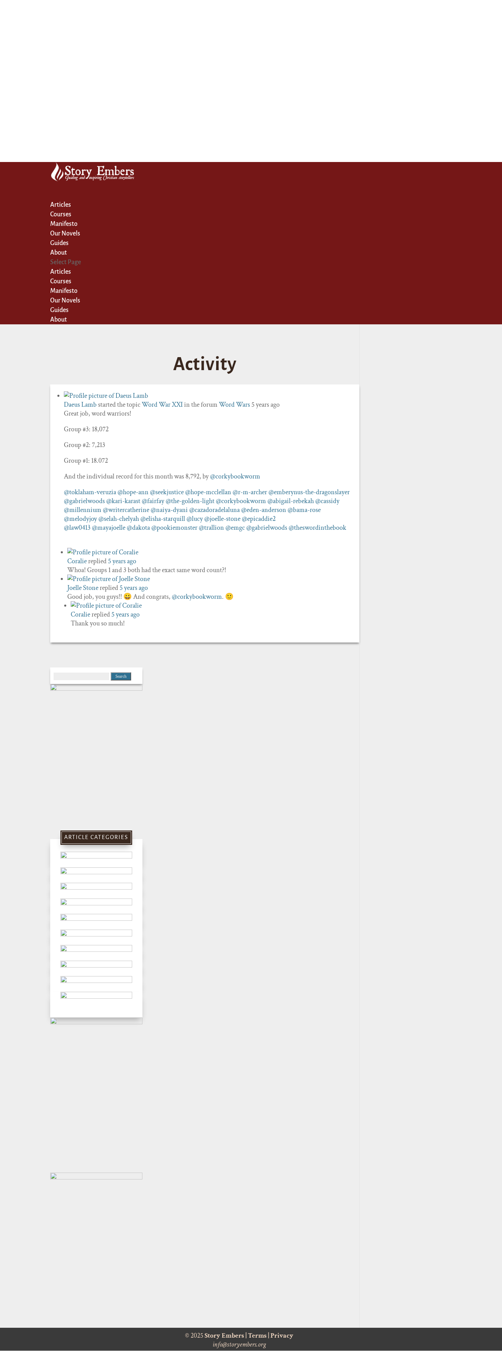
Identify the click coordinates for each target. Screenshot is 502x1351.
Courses (60, 281)
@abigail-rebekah (290, 501)
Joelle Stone (82, 587)
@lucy (194, 518)
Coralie (77, 561)
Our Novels (65, 300)
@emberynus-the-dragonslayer (309, 492)
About (58, 319)
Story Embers (224, 1335)
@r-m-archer (250, 492)
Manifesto (64, 290)
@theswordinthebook (317, 527)
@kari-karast (123, 501)
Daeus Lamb (80, 404)
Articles (60, 271)
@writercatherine (126, 509)
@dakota (138, 527)
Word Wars (234, 404)
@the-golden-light (190, 501)
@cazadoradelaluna (214, 509)
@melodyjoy (80, 518)
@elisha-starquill (162, 518)
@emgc (235, 527)
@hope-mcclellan (208, 492)
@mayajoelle (108, 527)
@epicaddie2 (259, 518)
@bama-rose (304, 509)
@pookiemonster (174, 527)
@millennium (82, 509)
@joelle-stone (222, 518)
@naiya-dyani (169, 509)
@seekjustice (167, 492)
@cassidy (327, 501)
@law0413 (77, 527)
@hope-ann (133, 492)
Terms (257, 1335)
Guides (59, 310)
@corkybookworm (235, 476)
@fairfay (153, 501)
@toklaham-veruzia (90, 492)
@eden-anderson (263, 509)
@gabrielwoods (84, 501)
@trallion (211, 527)
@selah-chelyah (118, 518)
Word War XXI (162, 404)
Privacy (281, 1335)
